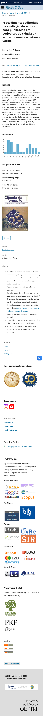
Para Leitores (8, 423)
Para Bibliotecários (10, 430)
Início (4, 13)
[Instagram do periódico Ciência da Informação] (6, 408)
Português (8, 353)
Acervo (11, 13)
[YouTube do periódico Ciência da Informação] (11, 408)
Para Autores (8, 426)
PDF (7, 238)
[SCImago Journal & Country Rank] (18, 447)
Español (7, 350)
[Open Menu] (2, 7)
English (7, 346)
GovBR (4, 2)
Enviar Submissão (12, 663)
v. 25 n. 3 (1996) (22, 13)
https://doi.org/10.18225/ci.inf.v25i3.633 (23, 65)
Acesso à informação (35, 2)
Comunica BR (18, 2)
